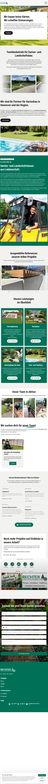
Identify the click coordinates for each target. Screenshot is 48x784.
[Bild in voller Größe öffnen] (34, 84)
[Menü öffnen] (46, 3)
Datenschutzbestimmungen (10, 649)
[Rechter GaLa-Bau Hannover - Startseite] (4, 3)
